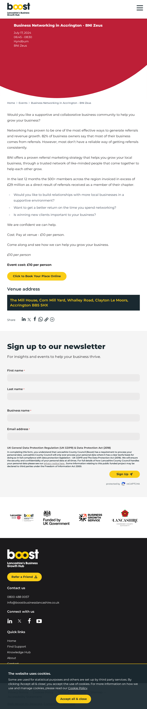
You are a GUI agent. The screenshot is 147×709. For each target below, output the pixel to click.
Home (11, 103)
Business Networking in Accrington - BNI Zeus (61, 103)
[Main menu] (140, 8)
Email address (18, 429)
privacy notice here (54, 463)
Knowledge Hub (19, 652)
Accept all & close (73, 699)
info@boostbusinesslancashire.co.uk (33, 602)
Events (23, 103)
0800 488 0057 (18, 597)
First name (16, 370)
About (11, 658)
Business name (19, 410)
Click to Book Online (37, 276)
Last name (15, 389)
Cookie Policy (77, 688)
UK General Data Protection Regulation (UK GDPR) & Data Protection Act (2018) (59, 447)
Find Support (16, 646)
